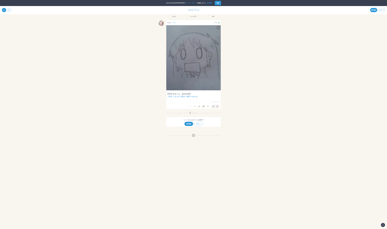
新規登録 (373, 10)
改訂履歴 (209, 3)
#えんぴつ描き (179, 96)
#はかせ (194, 96)
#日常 (170, 96)
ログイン (381, 10)
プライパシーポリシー (191, 3)
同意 (218, 3)
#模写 (188, 96)
